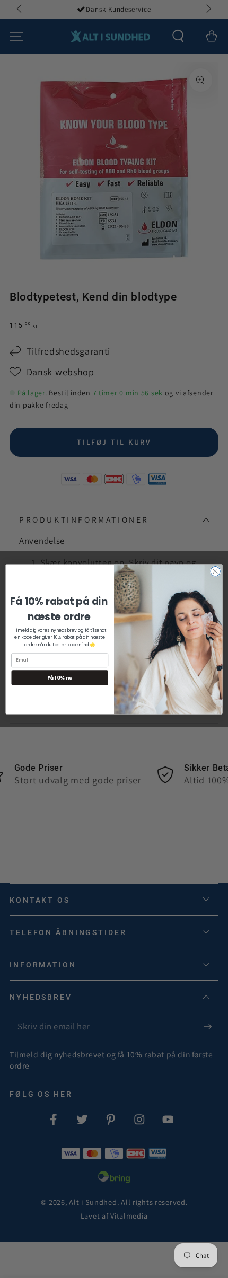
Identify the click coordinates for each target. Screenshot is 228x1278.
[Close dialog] (215, 571)
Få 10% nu (59, 677)
